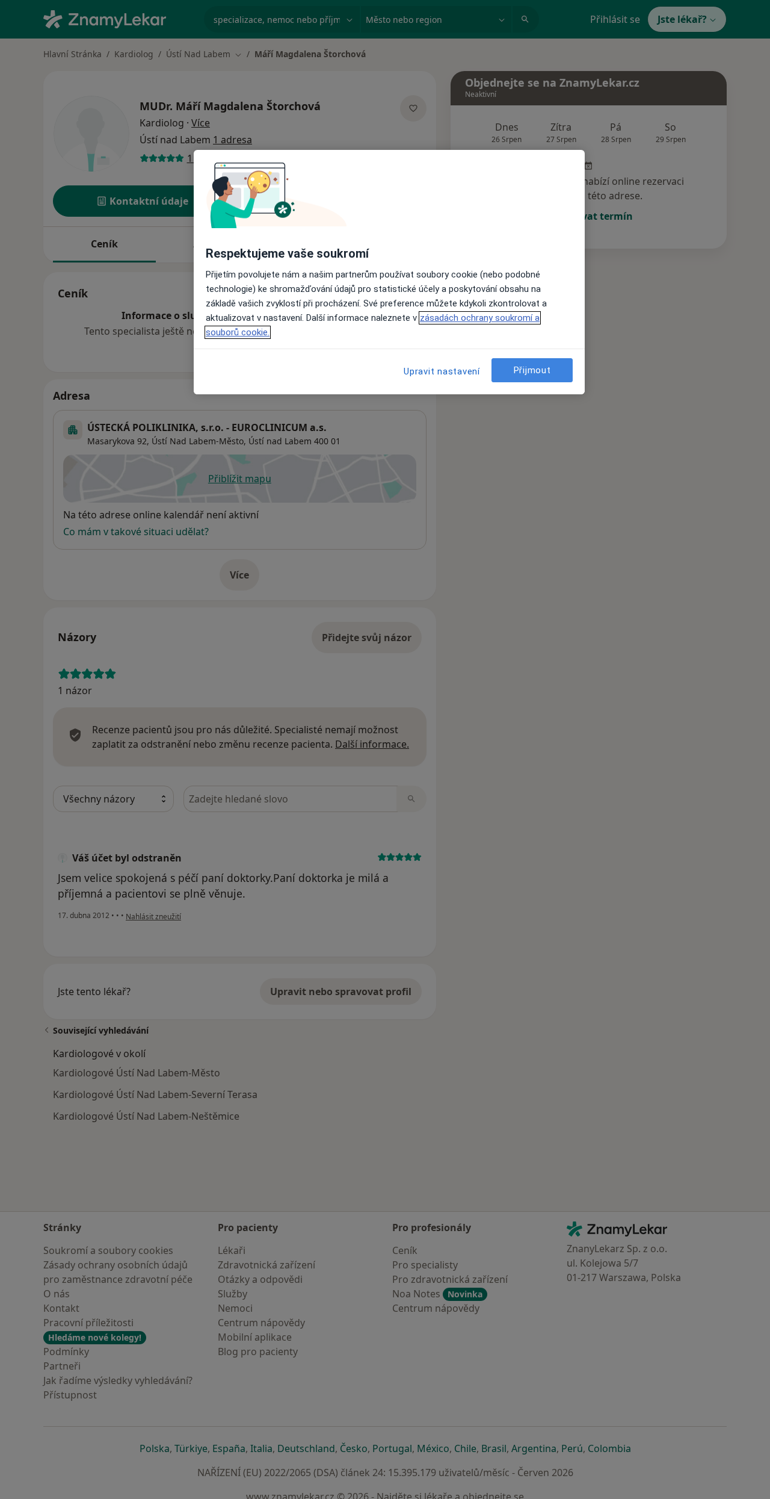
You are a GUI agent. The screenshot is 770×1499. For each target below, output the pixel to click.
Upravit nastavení (442, 371)
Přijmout (532, 370)
